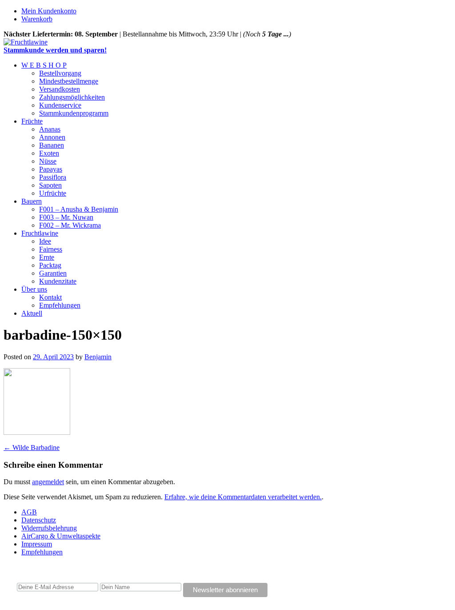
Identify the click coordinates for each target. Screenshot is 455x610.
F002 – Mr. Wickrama (70, 225)
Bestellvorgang (60, 73)
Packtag (50, 265)
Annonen (52, 137)
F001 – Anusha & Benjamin (78, 209)
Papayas (50, 169)
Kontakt (50, 297)
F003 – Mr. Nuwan (66, 217)
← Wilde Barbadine (32, 447)
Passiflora (52, 177)
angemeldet (48, 482)
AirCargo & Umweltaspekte (60, 536)
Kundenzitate (57, 281)
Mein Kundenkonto (48, 11)
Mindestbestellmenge (68, 81)
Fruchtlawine (39, 233)
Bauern (31, 201)
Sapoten (50, 185)
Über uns (34, 289)
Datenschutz (38, 520)
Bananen (51, 145)
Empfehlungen (59, 305)
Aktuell (31, 313)
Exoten (49, 153)
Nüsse (47, 161)
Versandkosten (59, 89)
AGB (29, 512)
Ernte (46, 257)
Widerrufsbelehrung (49, 528)
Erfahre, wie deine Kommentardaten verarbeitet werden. (243, 497)
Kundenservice (60, 105)
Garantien (53, 273)
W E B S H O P (44, 65)
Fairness (50, 249)
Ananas (49, 129)
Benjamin (98, 357)
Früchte (32, 121)
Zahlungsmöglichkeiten (72, 97)
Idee (45, 241)
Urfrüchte (52, 193)
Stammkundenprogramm (73, 113)
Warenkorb (36, 19)
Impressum (36, 544)
